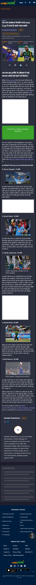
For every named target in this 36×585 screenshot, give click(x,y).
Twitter (19, 408)
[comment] (15, 65)
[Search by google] (25, 3)
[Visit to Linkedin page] (8, 422)
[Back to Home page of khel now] (8, 3)
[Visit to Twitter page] (5, 422)
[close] (33, 572)
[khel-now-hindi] (34, 2)
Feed (26, 545)
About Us (6, 549)
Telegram (29, 410)
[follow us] (21, 65)
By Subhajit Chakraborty (9, 30)
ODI (30, 93)
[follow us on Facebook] (11, 566)
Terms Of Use (7, 555)
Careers (15, 545)
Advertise (15, 549)
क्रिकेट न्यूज (4, 20)
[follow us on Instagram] (15, 566)
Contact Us (6, 552)
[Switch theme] (29, 2)
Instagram (25, 408)
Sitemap (27, 549)
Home (5, 545)
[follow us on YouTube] (21, 566)
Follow (21, 30)
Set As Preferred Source (11, 33)
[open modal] (32, 535)
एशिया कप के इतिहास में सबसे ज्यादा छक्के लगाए (21, 159)
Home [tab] (21, 2)
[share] (26, 65)
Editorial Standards (18, 555)
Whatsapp (20, 410)
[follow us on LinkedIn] (25, 566)
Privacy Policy (17, 552)
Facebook (12, 408)
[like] (10, 65)
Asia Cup (11, 80)
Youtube (32, 408)
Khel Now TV (29, 552)
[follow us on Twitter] (18, 566)
